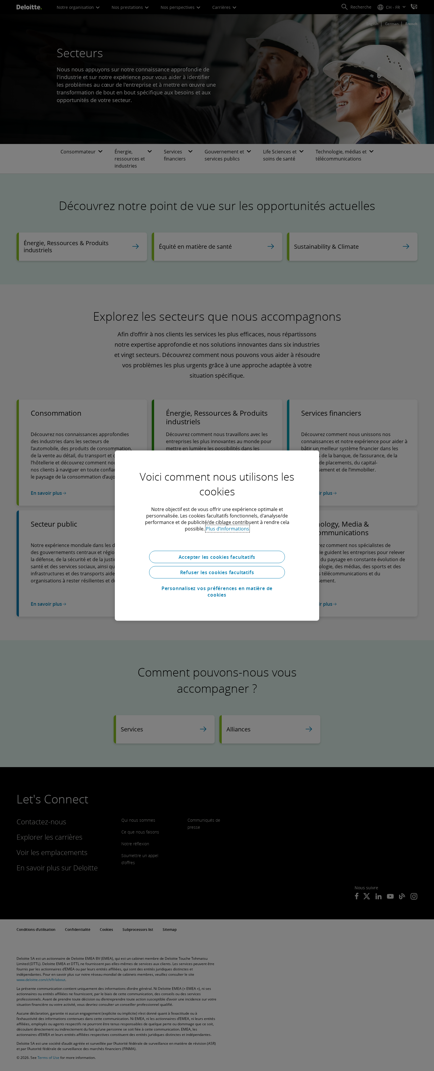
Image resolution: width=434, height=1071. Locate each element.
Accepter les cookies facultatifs (217, 557)
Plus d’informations (227, 528)
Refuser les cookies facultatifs (217, 572)
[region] (217, 536)
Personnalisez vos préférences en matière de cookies (217, 591)
